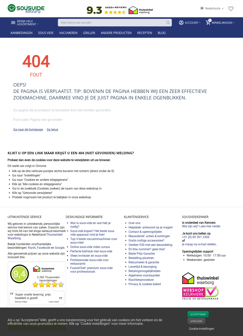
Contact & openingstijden (145, 232)
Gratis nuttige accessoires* (146, 240)
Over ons (134, 223)
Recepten (144, 33)
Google (59, 247)
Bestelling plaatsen (141, 258)
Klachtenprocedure (141, 280)
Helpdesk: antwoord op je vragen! (151, 227)
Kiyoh (32, 247)
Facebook (43, 247)
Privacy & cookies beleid (145, 284)
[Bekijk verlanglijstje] (231, 11)
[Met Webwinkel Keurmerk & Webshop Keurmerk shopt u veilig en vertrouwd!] (201, 285)
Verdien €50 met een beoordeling (150, 245)
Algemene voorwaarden (144, 275)
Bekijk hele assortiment (26, 23)
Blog (162, 33)
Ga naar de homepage (28, 129)
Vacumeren (68, 33)
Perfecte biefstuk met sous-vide (91, 251)
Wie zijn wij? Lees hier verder (201, 226)
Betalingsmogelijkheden (145, 271)
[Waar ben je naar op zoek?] (168, 22)
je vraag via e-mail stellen (199, 244)
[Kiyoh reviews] (37, 296)
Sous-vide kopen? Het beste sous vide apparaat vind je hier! (92, 232)
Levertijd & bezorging (143, 266)
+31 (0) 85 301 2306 (195, 237)
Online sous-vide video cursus (90, 247)
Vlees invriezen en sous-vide (89, 255)
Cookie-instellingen (201, 328)
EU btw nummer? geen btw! (147, 249)
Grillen (89, 33)
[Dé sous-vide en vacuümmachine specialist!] (26, 8)
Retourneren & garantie (144, 262)
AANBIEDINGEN (21, 33)
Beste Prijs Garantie (142, 253)
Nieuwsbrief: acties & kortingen (149, 236)
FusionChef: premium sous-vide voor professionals (91, 269)
